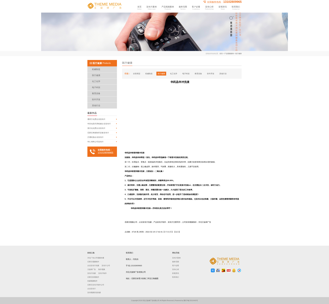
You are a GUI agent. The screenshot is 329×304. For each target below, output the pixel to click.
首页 (139, 8)
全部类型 (136, 74)
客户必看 (196, 8)
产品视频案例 (168, 8)
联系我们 (236, 8)
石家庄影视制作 (93, 277)
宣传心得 (209, 8)
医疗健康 (238, 53)
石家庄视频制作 (93, 262)
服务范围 (183, 8)
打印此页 (168, 232)
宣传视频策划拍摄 (94, 292)
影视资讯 (223, 8)
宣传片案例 (151, 8)
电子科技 (96, 87)
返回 (177, 232)
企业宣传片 (91, 289)
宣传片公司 (106, 265)
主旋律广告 (91, 269)
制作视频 (101, 269)
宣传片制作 (102, 273)
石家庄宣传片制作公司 (95, 285)
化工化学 (96, 81)
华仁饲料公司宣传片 (95, 142)
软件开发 (96, 99)
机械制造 (96, 69)
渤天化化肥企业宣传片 (96, 128)
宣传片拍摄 (91, 273)
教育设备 (96, 93)
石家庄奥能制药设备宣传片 (98, 133)
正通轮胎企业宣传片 (95, 137)
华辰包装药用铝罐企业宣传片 (99, 124)
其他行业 (96, 105)
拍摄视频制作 (92, 281)
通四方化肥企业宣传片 (96, 119)
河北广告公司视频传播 (95, 258)
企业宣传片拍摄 (93, 265)
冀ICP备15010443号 (191, 300)
